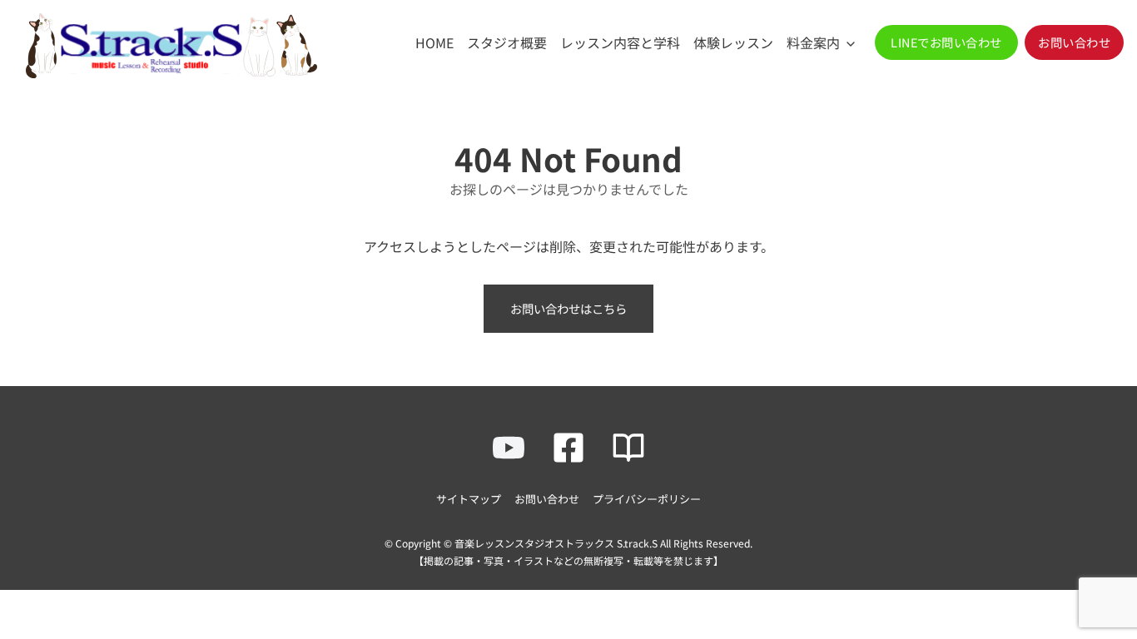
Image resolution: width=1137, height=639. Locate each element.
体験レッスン (733, 42)
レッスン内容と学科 (620, 42)
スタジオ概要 (507, 42)
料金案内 (813, 42)
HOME (434, 42)
